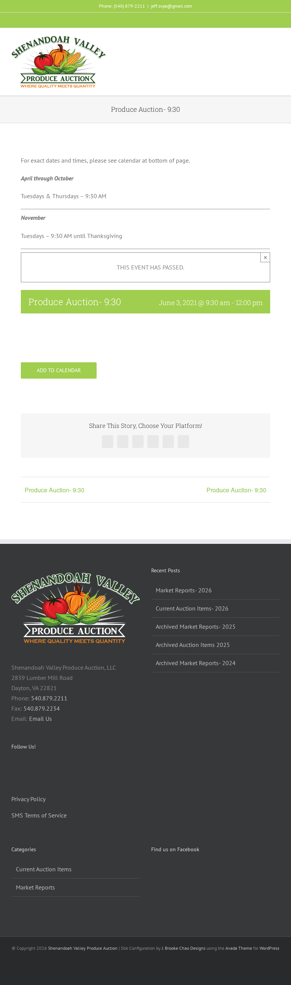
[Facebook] (13, 767)
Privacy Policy (28, 799)
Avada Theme (238, 948)
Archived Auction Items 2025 (193, 644)
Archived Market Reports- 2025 (196, 626)
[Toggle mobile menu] (277, 41)
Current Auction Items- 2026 (192, 608)
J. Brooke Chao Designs (183, 948)
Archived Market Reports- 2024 (196, 663)
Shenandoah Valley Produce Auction (82, 948)
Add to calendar (59, 370)
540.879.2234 (41, 708)
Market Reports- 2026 (184, 590)
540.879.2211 (49, 698)
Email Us (40, 718)
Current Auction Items (44, 869)
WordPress (269, 948)
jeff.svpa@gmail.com (171, 6)
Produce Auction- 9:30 (54, 489)
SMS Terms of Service (39, 815)
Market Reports (35, 887)
